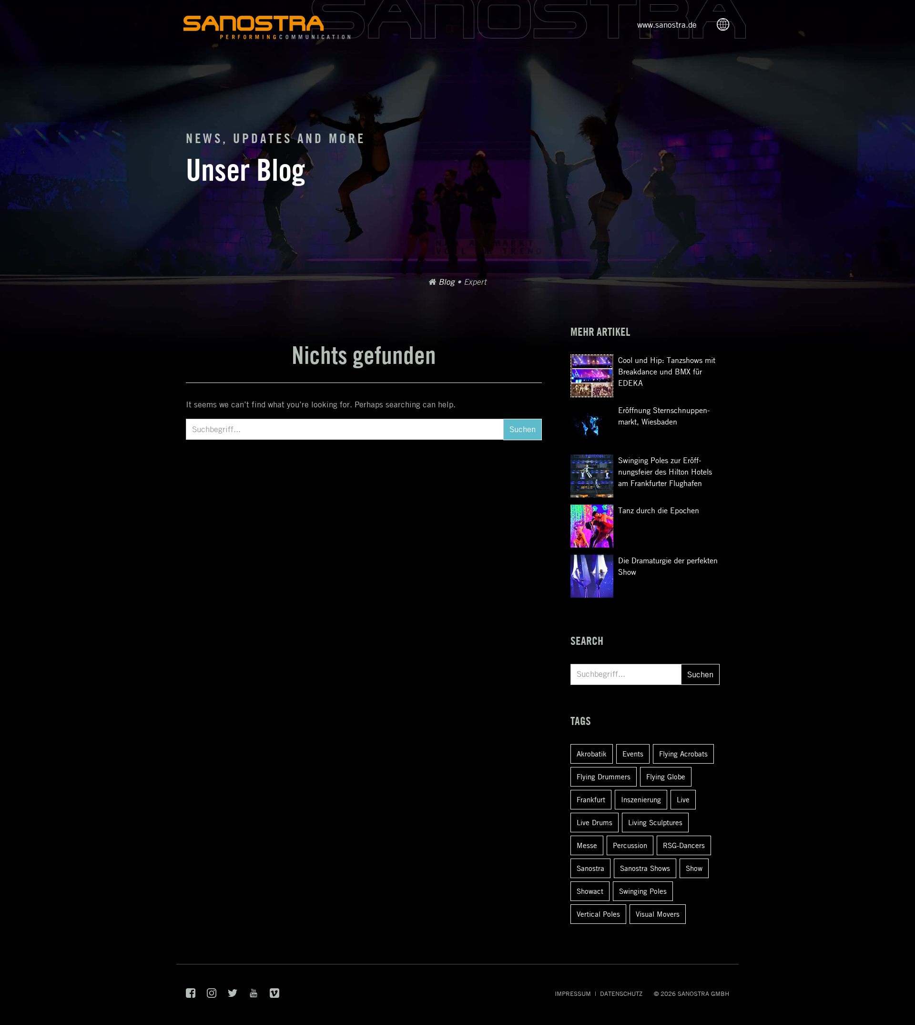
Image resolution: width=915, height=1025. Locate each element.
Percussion (630, 845)
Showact (590, 891)
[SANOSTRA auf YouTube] (253, 995)
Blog (446, 282)
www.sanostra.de (667, 25)
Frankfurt (591, 799)
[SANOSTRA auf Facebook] (190, 995)
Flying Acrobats (683, 753)
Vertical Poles (598, 914)
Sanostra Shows (645, 868)
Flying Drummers (603, 776)
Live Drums (594, 822)
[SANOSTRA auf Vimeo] (274, 995)
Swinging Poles (643, 891)
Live (683, 799)
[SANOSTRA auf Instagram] (211, 995)
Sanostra (590, 868)
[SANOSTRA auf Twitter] (232, 995)
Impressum (573, 993)
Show (694, 868)
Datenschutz (621, 993)
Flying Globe (665, 776)
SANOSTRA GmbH (703, 993)
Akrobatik (592, 753)
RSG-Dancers (684, 845)
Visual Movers (658, 914)
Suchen (522, 429)
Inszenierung (641, 799)
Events (632, 753)
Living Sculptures (655, 822)
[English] (726, 25)
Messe (587, 845)
